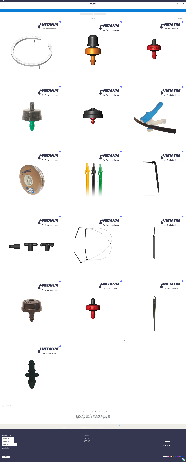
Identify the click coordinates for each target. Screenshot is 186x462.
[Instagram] (167, 445)
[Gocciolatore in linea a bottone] (32, 115)
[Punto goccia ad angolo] (154, 180)
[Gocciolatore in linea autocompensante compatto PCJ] (154, 50)
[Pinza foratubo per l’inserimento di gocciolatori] (154, 115)
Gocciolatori (72, 7)
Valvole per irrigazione (94, 7)
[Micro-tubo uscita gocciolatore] (32, 180)
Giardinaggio (119, 7)
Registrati (6, 447)
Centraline (109, 7)
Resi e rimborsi (86, 435)
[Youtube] (6, 0)
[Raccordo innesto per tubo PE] (32, 375)
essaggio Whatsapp (168, 437)
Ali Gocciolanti (67, 7)
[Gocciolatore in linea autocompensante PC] (93, 115)
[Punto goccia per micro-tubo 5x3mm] (154, 245)
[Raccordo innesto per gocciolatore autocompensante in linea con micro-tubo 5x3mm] (32, 245)
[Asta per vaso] (154, 310)
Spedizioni (85, 434)
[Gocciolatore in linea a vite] (32, 310)
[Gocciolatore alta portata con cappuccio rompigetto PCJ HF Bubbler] (93, 50)
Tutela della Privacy (87, 440)
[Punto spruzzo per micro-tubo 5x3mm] (93, 180)
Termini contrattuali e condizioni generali (90, 438)
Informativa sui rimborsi (87, 441)
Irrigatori (77, 7)
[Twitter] (2, 0)
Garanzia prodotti (86, 437)
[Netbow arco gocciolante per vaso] (32, 50)
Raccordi (114, 7)
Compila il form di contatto (169, 439)
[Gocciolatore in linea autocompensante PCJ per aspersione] (93, 310)
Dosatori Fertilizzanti (103, 7)
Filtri (89, 7)
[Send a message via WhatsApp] (184, 460)
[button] (60, 22)
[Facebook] (3, 0)
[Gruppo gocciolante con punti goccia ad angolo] (93, 245)
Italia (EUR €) (181, 0)
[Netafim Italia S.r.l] (93, 4)
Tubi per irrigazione (83, 7)
